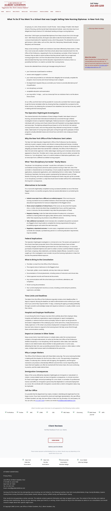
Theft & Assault (34, 11)
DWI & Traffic (16, 11)
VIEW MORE (55, 440)
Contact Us (58, 11)
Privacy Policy (7, 476)
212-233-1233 (39, 400)
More (51, 11)
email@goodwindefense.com (66, 400)
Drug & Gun (24, 11)
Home (2, 11)
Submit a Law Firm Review (55, 446)
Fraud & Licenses (44, 11)
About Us (8, 11)
